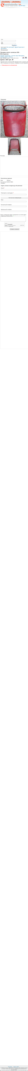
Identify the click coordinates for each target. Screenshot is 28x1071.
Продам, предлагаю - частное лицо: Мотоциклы (12, 55)
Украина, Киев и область (6, 56)
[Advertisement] (14, 23)
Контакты (10, 1066)
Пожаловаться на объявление (9, 65)
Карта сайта (16, 1066)
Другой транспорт (19, 47)
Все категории (10, 47)
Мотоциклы (4, 48)
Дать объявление (5, 1)
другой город (22, 5)
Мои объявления (16, 1)
